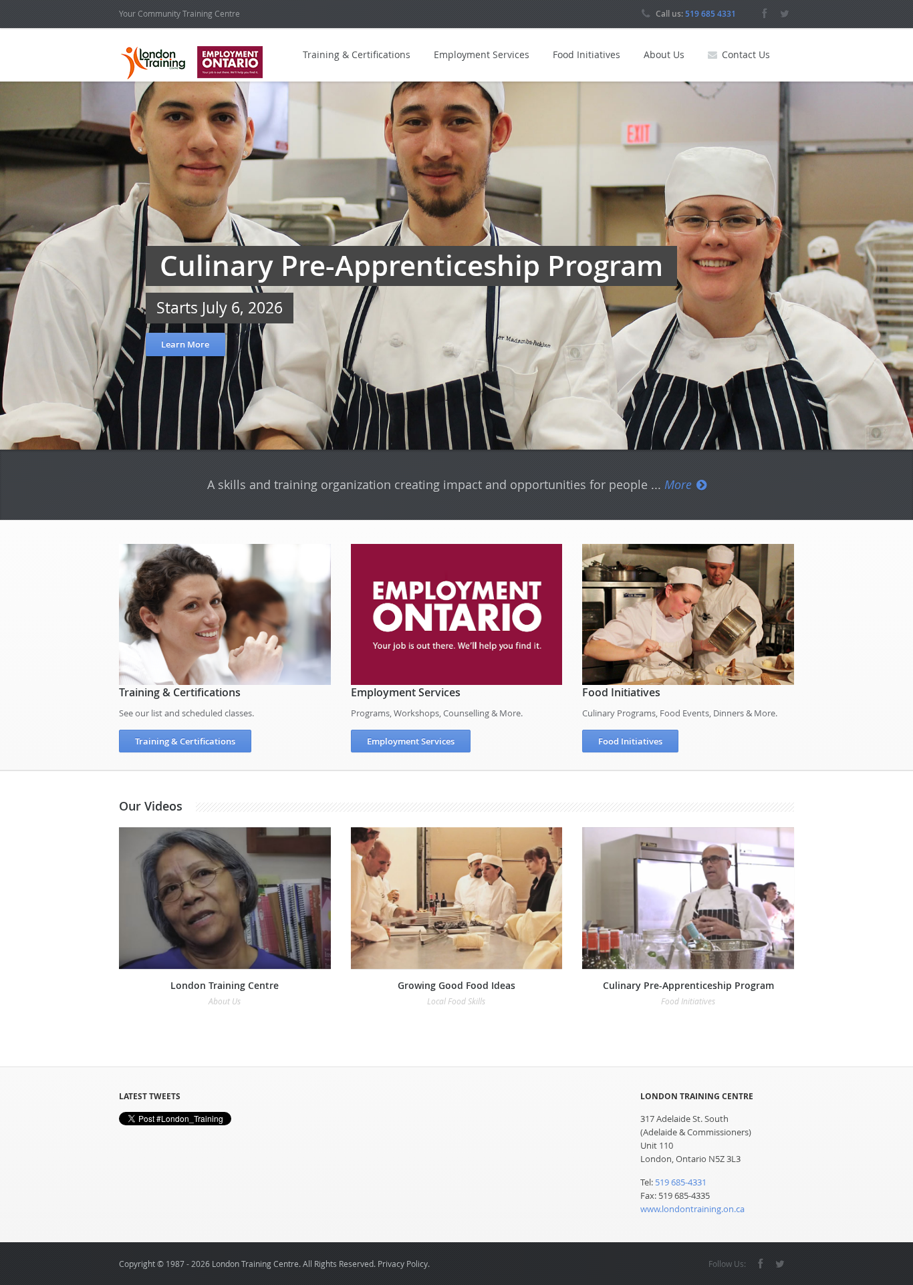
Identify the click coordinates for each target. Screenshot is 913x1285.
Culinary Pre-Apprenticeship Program (688, 985)
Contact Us (746, 54)
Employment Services (481, 54)
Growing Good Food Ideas (456, 985)
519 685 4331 (710, 13)
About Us (664, 54)
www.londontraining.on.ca (692, 1209)
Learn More (185, 344)
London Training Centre (224, 985)
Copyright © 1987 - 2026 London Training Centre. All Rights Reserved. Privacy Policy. (274, 1263)
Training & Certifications (356, 54)
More (678, 484)
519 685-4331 (680, 1182)
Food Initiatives (586, 54)
